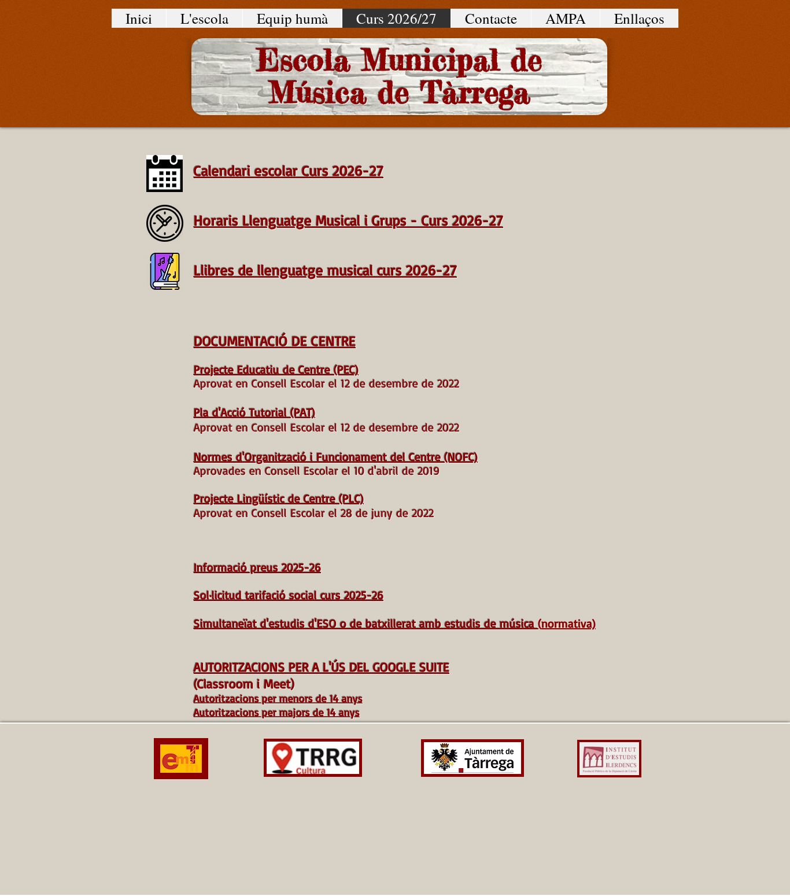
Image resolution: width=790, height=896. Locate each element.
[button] (204, 18)
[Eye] (164, 223)
